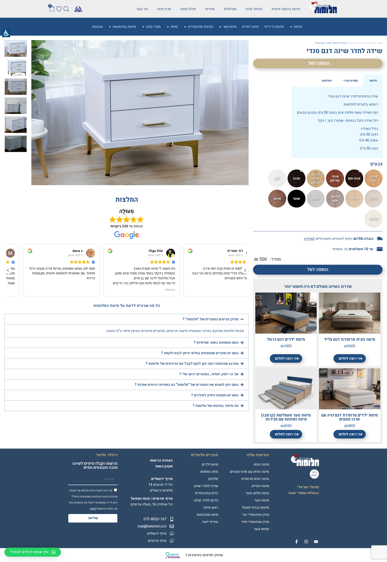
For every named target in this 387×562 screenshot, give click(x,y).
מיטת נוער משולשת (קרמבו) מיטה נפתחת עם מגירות (286, 417)
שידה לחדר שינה (358, 43)
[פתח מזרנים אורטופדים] (185, 26)
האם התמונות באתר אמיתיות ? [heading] (216, 342)
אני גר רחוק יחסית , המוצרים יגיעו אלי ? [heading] (208, 374)
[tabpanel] (337, 122)
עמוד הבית (376, 43)
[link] (254, 9)
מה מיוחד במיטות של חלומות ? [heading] (215, 405)
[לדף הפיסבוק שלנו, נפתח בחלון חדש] (296, 542)
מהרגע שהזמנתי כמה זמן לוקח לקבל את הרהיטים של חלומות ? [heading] (191, 363)
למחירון (309, 238)
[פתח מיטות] (291, 26)
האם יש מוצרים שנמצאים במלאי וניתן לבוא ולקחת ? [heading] (199, 353)
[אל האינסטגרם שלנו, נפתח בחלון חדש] (306, 542)
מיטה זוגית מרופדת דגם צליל (349, 339)
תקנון (93, 509)
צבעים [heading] (376, 164)
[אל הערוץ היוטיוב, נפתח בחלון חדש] (316, 542)
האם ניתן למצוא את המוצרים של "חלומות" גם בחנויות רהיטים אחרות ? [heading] (186, 384)
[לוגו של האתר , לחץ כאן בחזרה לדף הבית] (323, 7)
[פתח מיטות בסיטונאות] (110, 26)
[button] (66, 9)
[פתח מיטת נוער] (220, 26)
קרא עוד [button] (235, 290)
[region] (318, 43)
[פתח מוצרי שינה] (143, 26)
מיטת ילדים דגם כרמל (286, 339)
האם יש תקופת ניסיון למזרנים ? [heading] (215, 395)
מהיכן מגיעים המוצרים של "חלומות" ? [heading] (210, 319)
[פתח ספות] (168, 26)
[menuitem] (298, 26)
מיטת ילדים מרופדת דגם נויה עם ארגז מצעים (349, 417)
